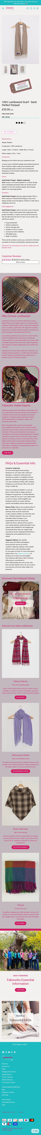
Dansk (20, 1112)
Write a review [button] (20, 262)
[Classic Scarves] (20, 653)
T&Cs (3, 1105)
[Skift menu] (3, 8)
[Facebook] (3, 1052)
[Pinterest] (14, 1052)
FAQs (3, 1069)
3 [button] (22, 617)
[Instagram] (6, 1052)
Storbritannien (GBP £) (8, 1112)
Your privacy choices (8, 1082)
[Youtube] (9, 1052)
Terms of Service (7, 1077)
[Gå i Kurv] (37, 8)
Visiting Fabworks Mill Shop (11, 1087)
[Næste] (36, 39)
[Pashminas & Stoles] (20, 727)
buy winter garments (20, 847)
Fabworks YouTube (8, 1092)
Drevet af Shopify (7, 1130)
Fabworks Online (18, 1128)
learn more (7, 452)
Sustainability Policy (8, 1102)
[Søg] (34, 8)
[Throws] (20, 877)
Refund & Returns (7, 1080)
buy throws (20, 923)
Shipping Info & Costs (9, 1072)
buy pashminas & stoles (20, 771)
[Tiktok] (12, 1052)
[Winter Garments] (20, 801)
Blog (3, 1090)
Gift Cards (5, 1095)
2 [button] (20, 617)
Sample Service (7, 1074)
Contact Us (5, 1066)
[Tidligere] (4, 39)
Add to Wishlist (9, 132)
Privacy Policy (6, 1099)
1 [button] (19, 617)
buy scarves (20, 697)
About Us (5, 1064)
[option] (20, 39)
